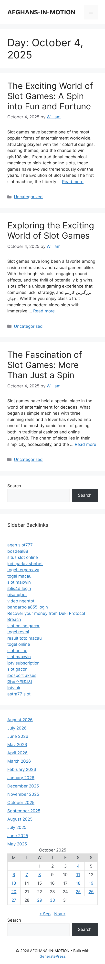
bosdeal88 (17, 551)
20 (13, 891)
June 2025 (17, 835)
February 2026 (21, 769)
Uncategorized (28, 196)
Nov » (59, 913)
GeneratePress (53, 956)
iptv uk (13, 687)
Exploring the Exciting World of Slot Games (50, 230)
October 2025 (20, 802)
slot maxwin (19, 582)
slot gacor (17, 669)
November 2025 (23, 794)
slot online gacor (23, 625)
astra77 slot (19, 694)
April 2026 (17, 752)
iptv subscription (23, 663)
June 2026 (17, 736)
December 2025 (23, 786)
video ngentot (20, 601)
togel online (18, 644)
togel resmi (18, 631)
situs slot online (22, 557)
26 (91, 891)
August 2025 (19, 819)
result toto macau (24, 638)
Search (14, 485)
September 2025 (23, 810)
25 (78, 891)
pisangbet (17, 594)
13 (13, 883)
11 (78, 874)
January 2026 (20, 777)
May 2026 (17, 744)
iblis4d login (19, 588)
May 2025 (17, 844)
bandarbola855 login (27, 607)
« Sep (45, 913)
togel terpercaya (23, 569)
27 (13, 900)
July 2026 (17, 728)
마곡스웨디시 (19, 681)
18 (78, 883)
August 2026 (20, 719)
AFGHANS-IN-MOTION (41, 12)
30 (52, 900)
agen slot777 (20, 545)
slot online (17, 650)
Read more (73, 181)
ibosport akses (21, 675)
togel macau (19, 576)
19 (91, 883)
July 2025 (16, 827)
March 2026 (19, 761)
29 (39, 900)
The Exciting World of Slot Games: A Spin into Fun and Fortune (50, 96)
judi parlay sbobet (25, 563)
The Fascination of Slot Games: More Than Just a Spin (44, 364)
